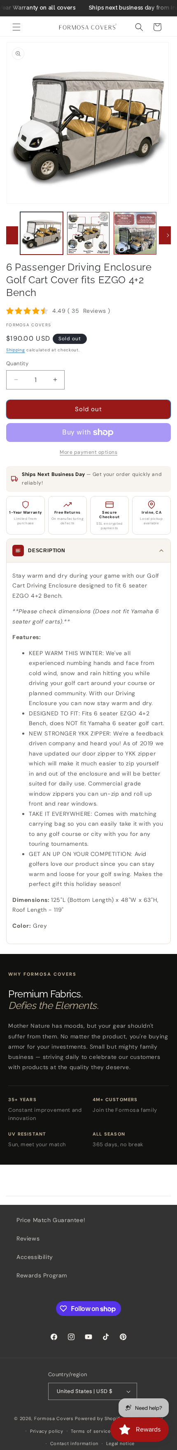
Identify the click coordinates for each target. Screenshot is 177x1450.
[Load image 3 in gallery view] (135, 233)
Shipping (15, 350)
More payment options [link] (88, 452)
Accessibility (34, 1257)
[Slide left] (9, 235)
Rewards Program (41, 1275)
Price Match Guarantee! (50, 1220)
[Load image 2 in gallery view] (88, 233)
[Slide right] (168, 235)
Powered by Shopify (99, 1418)
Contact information (74, 1443)
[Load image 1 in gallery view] (41, 233)
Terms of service (90, 1431)
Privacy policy (46, 1431)
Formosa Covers (54, 1418)
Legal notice (120, 1443)
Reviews (28, 1238)
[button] (16, 27)
